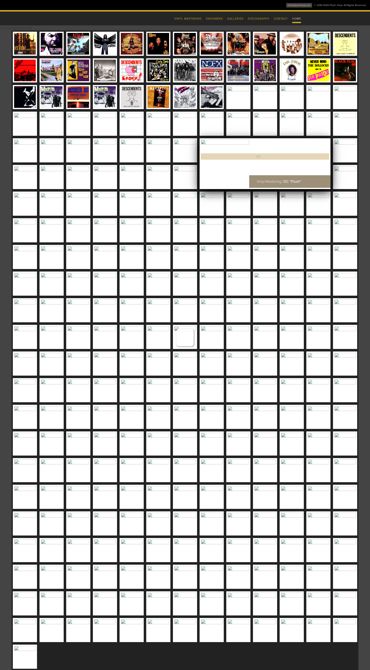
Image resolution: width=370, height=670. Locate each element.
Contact (281, 18)
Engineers (214, 18)
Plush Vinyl (79, 18)
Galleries (235, 18)
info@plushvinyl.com (299, 5)
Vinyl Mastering (187, 18)
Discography (259, 18)
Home (296, 18)
